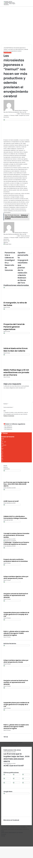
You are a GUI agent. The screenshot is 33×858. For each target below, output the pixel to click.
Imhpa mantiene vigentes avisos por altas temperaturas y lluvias (16, 577)
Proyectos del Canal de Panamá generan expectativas (14, 326)
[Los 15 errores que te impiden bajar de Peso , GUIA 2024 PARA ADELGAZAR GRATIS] (12, 471)
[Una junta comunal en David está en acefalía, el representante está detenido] (12, 582)
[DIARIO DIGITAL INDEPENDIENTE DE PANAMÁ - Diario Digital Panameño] (10, 3)
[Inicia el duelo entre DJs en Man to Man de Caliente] (16, 333)
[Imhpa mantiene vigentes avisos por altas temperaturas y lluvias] (12, 565)
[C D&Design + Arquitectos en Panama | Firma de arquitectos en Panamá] (10, 540)
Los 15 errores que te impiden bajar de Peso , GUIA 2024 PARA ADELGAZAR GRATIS (16, 484)
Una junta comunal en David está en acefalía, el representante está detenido (16, 595)
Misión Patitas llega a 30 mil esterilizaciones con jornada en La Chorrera (16, 372)
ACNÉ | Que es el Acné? (11, 501)
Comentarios (7, 468)
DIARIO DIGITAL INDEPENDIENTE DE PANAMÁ (12, 832)
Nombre (6, 403)
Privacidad (3, 834)
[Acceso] (28, 3)
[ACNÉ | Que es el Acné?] (12, 489)
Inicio (5, 47)
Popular (5, 465)
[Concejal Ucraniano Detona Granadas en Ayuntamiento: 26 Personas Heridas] (12, 522)
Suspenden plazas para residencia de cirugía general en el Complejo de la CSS (16, 614)
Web (5, 410)
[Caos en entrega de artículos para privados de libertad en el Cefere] (25, 778)
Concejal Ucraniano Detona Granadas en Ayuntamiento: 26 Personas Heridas (16, 535)
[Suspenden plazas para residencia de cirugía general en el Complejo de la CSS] (12, 601)
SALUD (9, 52)
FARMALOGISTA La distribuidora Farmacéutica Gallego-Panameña (15, 517)
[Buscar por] (31, 3)
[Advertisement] (16, 24)
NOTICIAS (9, 47)
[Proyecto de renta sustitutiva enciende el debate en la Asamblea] (12, 548)
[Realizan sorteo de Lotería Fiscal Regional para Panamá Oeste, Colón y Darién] (16, 783)
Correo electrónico (8, 407)
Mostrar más (7, 240)
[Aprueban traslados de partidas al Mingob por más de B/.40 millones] (25, 783)
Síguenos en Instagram (16, 742)
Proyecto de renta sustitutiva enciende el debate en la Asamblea (16, 560)
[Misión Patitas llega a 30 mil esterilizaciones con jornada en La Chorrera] (16, 355)
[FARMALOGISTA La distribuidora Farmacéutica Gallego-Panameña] (12, 505)
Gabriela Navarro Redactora (21, 110)
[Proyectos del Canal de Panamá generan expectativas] (16, 309)
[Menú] (2, 3)
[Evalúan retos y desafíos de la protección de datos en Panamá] (7, 783)
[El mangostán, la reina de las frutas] (16, 287)
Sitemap (3, 835)
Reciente (6, 467)
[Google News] (7, 244)
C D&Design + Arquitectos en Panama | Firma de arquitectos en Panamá (16, 543)
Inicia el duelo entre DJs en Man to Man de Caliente (16, 349)
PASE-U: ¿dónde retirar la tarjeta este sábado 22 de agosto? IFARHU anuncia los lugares (16, 633)
